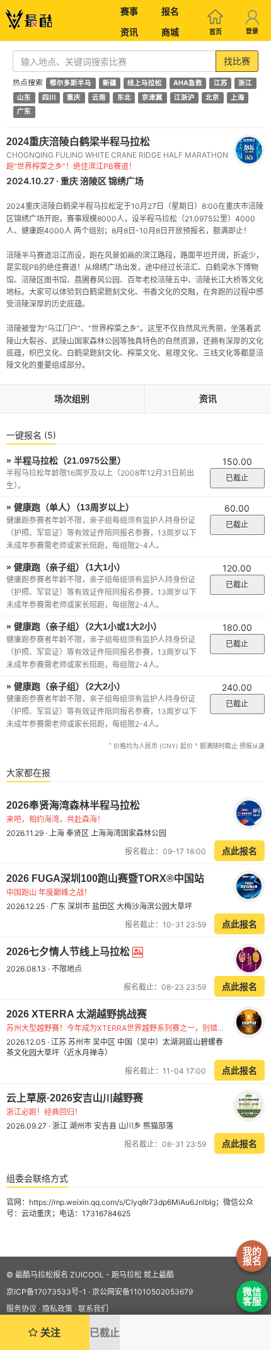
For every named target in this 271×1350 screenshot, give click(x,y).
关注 (49, 1332)
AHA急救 (187, 83)
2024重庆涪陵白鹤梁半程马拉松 (78, 141)
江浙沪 (184, 97)
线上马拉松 (144, 83)
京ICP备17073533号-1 (46, 1291)
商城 (170, 31)
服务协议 (21, 1308)
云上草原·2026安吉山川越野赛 (74, 1098)
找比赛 (237, 61)
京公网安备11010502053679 (142, 1291)
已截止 (237, 478)
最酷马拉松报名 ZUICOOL (59, 1274)
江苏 (221, 83)
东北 (124, 97)
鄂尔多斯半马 (70, 83)
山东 (24, 97)
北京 (212, 97)
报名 (170, 11)
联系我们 (93, 1308)
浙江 (245, 83)
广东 (24, 112)
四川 (49, 97)
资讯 (129, 31)
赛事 (129, 11)
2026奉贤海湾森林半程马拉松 (73, 805)
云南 (99, 97)
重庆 (74, 97)
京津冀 (152, 97)
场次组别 (71, 398)
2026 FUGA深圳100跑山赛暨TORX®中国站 (105, 878)
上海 (238, 97)
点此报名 (239, 850)
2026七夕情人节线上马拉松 (69, 951)
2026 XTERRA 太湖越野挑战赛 (76, 1014)
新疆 (110, 83)
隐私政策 (57, 1308)
